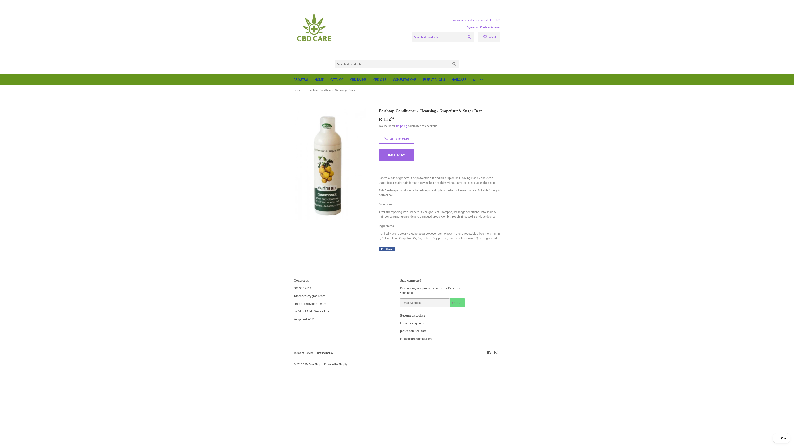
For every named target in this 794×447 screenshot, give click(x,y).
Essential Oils (434, 79)
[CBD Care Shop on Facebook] (489, 353)
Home (319, 79)
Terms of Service (303, 352)
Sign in (471, 27)
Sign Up (457, 302)
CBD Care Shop (311, 364)
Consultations (404, 79)
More (477, 79)
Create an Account (490, 27)
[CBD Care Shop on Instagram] (496, 353)
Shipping (401, 126)
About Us (301, 79)
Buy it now (396, 155)
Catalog (336, 79)
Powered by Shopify (335, 364)
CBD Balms (358, 79)
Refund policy (325, 352)
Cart (492, 36)
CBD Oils (379, 79)
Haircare (459, 79)
